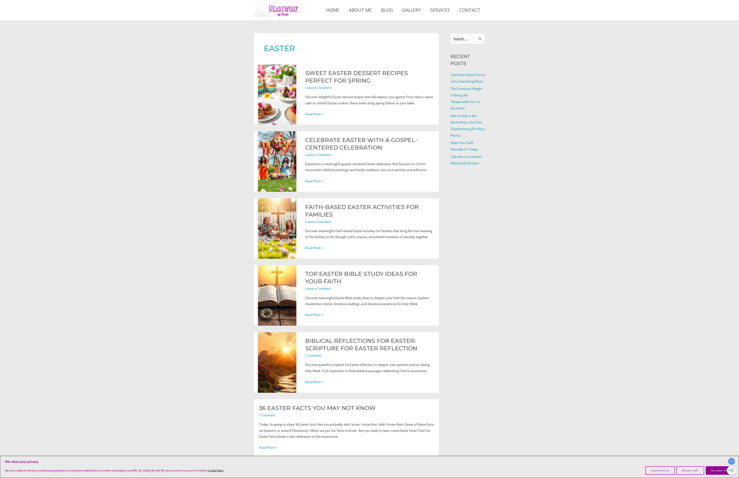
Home (332, 10)
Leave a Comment (318, 88)
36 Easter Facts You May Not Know (317, 408)
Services (440, 10)
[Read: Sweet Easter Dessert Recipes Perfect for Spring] (277, 94)
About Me (360, 10)
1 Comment (313, 355)
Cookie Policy (215, 470)
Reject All (690, 470)
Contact (469, 10)
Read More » (314, 114)
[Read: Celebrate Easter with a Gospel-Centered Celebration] (277, 161)
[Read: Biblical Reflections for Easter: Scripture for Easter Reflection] (277, 362)
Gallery (411, 10)
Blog (387, 10)
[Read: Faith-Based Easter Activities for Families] (277, 228)
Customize (660, 470)
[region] (369, 467)
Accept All (720, 470)
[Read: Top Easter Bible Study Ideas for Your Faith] (277, 295)
